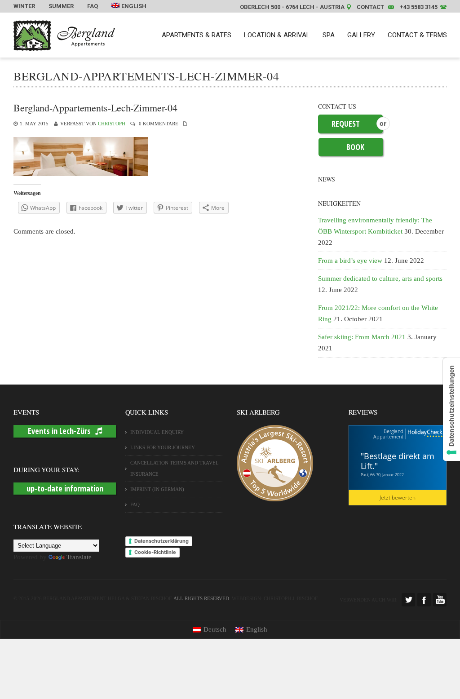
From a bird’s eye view (350, 260)
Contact (370, 7)
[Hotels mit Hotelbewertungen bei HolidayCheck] (424, 433)
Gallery (361, 35)
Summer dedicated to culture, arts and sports (380, 278)
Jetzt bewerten (398, 497)
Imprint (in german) (157, 489)
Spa (329, 35)
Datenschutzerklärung (161, 541)
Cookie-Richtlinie (155, 552)
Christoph (111, 123)
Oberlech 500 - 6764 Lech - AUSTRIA (292, 7)
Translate (79, 557)
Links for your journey (162, 447)
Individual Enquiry (157, 432)
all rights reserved (201, 598)
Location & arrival (277, 35)
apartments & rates (196, 35)
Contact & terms (417, 35)
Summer (61, 6)
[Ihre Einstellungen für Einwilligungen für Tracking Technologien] (451, 409)
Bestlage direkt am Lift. (397, 461)
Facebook (424, 599)
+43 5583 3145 (419, 7)
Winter (24, 6)
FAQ (92, 6)
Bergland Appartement (388, 434)
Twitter (408, 599)
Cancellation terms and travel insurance (174, 468)
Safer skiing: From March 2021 (362, 337)
